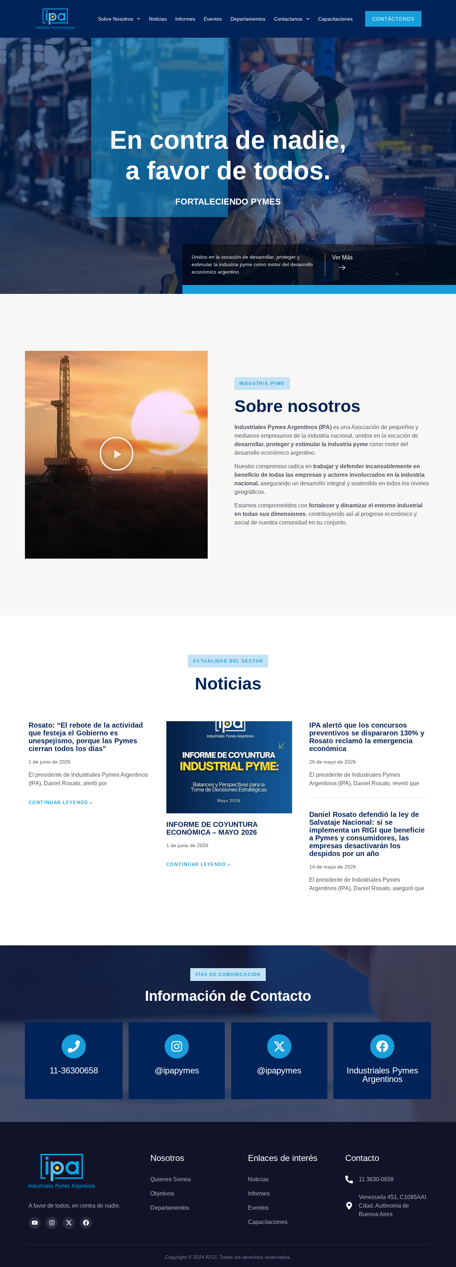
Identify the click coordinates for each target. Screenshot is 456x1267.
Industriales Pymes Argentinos (382, 1075)
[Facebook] (86, 1223)
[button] (116, 455)
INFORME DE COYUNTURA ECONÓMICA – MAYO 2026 (211, 828)
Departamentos (247, 19)
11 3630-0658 (376, 1179)
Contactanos (288, 19)
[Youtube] (34, 1223)
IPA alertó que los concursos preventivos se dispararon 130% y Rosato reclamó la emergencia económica (366, 737)
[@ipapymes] (177, 1046)
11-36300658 (74, 1070)
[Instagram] (52, 1223)
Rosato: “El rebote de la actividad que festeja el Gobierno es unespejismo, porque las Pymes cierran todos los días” (85, 737)
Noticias (158, 19)
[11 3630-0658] (349, 1179)
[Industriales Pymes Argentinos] (382, 1046)
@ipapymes (177, 1070)
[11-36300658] (74, 1046)
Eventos (213, 19)
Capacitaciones (335, 19)
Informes (185, 19)
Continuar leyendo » (60, 802)
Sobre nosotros (115, 19)
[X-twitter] (69, 1223)
